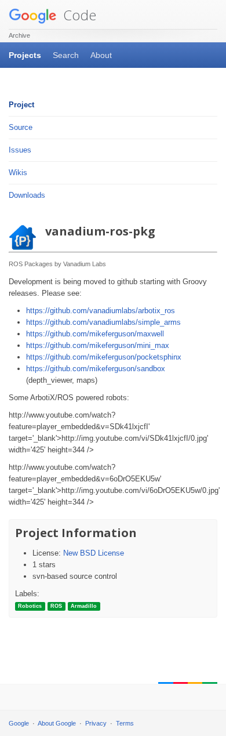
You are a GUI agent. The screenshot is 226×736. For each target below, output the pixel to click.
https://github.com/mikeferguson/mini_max (97, 345)
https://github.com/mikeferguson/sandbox (95, 368)
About (101, 55)
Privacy (96, 723)
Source (20, 127)
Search (66, 55)
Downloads (27, 195)
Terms (125, 723)
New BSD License (93, 553)
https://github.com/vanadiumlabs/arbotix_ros (100, 310)
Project (21, 104)
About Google (57, 723)
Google (19, 723)
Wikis (18, 172)
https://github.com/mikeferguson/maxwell (95, 333)
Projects (25, 55)
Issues (20, 150)
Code (78, 14)
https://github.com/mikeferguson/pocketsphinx (103, 357)
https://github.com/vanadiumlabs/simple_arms (103, 322)
